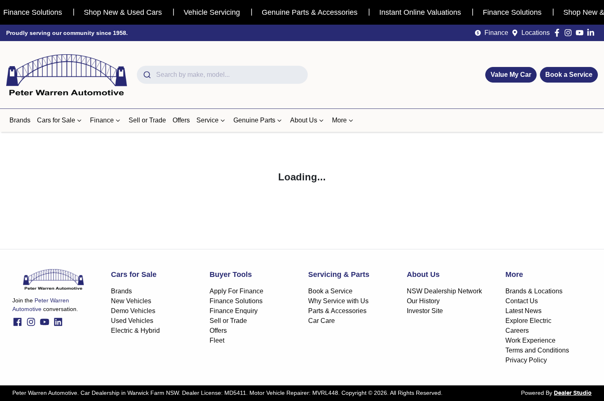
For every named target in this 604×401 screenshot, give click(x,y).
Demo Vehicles (133, 310)
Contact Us (521, 300)
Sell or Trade (147, 120)
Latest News (523, 310)
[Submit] (146, 75)
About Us (303, 120)
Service (207, 120)
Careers (517, 330)
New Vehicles (131, 300)
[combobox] (222, 75)
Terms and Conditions (537, 350)
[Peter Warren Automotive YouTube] (581, 33)
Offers (181, 120)
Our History (423, 300)
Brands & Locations (534, 291)
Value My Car (511, 74)
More (339, 120)
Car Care (321, 320)
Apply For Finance (236, 291)
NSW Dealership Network (444, 291)
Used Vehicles (132, 320)
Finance (496, 32)
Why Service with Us (338, 300)
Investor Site (425, 310)
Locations (535, 32)
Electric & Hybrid (135, 330)
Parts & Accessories (337, 310)
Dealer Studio (573, 393)
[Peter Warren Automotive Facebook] (558, 33)
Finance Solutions (236, 300)
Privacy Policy (526, 360)
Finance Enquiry (234, 310)
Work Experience (530, 340)
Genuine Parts (254, 120)
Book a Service (568, 74)
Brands (19, 120)
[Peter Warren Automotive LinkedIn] (592, 33)
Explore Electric (528, 320)
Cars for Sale (56, 120)
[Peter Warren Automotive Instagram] (569, 33)
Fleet (217, 340)
